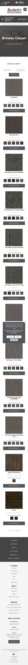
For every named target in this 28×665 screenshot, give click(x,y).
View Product (14, 110)
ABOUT (14, 586)
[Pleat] (17, 255)
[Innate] (17, 368)
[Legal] (17, 105)
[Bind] (14, 237)
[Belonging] (14, 312)
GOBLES (14, 627)
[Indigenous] (13, 368)
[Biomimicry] (14, 162)
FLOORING (14, 566)
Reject (18, 336)
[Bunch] (9, 255)
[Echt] (9, 105)
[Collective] (13, 180)
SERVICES (14, 602)
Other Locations (22, 19)
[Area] (14, 124)
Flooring (9, 24)
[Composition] (17, 180)
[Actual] (14, 87)
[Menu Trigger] (25, 9)
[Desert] (9, 143)
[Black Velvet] (16, 518)
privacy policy (16, 330)
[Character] (9, 180)
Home (4, 24)
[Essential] (9, 368)
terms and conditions (12, 331)
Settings (14, 339)
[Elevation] (13, 143)
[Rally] (17, 405)
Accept (10, 336)
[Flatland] (21, 143)
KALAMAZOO (14, 621)
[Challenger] (14, 387)
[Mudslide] (14, 462)
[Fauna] (17, 143)
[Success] (21, 405)
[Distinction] (21, 180)
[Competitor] (13, 405)
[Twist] (21, 255)
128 (16, 530)
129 (19, 530)
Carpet (14, 24)
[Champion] (9, 405)
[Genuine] (13, 105)
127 (13, 530)
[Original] (21, 368)
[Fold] (13, 255)
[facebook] (14, 654)
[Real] (21, 105)
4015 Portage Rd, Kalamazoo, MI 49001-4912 (9, 19)
